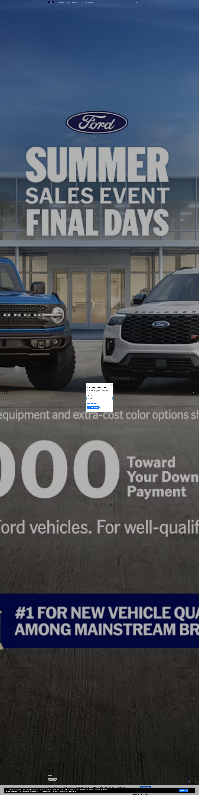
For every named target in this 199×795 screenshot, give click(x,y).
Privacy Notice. (73, 791)
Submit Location (93, 407)
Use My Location (91, 403)
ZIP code (89, 395)
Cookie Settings (183, 790)
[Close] (111, 385)
